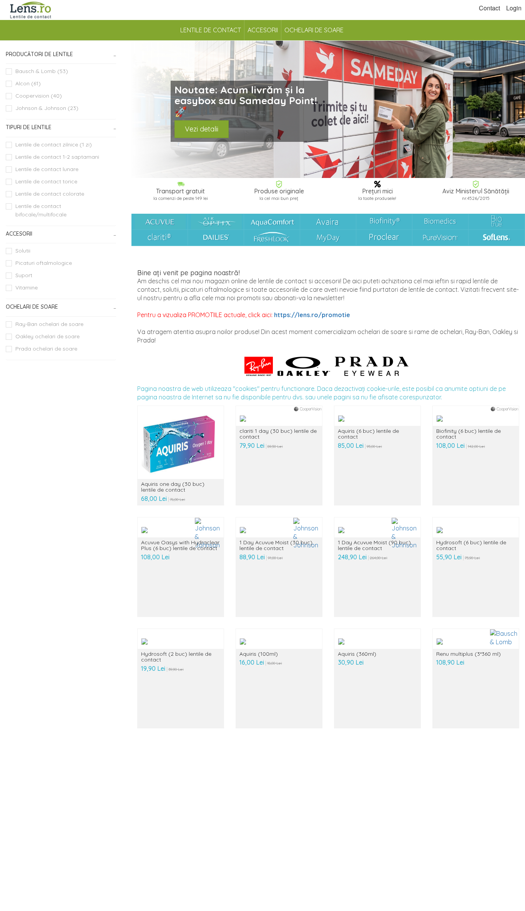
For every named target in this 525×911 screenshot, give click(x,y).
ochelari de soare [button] (32, 306)
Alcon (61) (28, 83)
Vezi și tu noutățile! (214, 125)
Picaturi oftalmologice (43, 262)
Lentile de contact (210, 30)
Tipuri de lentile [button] (29, 127)
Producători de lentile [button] (39, 54)
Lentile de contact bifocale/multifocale (40, 210)
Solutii (22, 250)
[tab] (61, 54)
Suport (23, 275)
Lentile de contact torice (46, 181)
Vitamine (26, 287)
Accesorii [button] (19, 233)
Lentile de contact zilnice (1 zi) (53, 144)
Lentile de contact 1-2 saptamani (57, 156)
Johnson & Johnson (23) (46, 108)
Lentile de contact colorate (49, 193)
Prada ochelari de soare (46, 348)
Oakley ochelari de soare (47, 336)
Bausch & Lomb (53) (41, 71)
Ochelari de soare (314, 30)
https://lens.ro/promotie (312, 315)
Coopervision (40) (38, 95)
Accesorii (263, 30)
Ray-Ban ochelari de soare (49, 324)
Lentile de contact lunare (46, 169)
